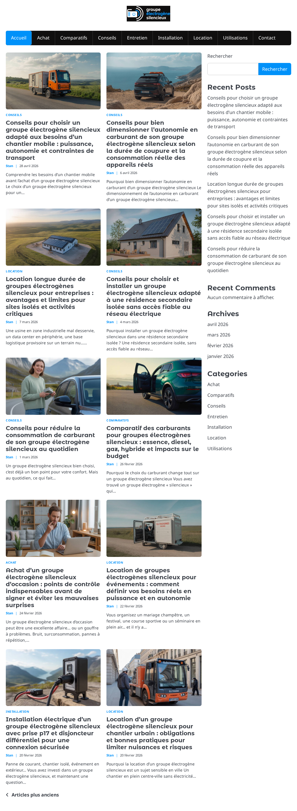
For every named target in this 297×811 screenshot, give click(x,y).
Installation (170, 38)
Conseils (107, 38)
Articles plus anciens (35, 795)
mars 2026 (218, 335)
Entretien (137, 38)
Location (202, 38)
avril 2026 (217, 324)
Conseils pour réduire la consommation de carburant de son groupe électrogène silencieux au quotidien (50, 438)
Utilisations (235, 38)
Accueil (18, 38)
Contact (267, 38)
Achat (43, 38)
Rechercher (220, 56)
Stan (9, 166)
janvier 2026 (220, 356)
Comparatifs (73, 38)
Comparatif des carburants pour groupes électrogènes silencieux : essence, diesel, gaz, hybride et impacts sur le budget (152, 442)
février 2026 (220, 345)
